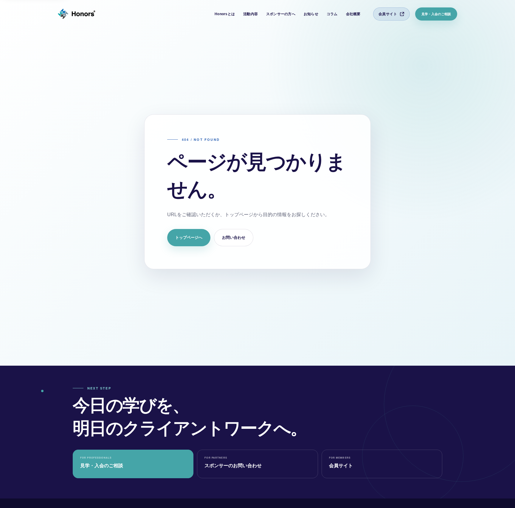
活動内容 (250, 14)
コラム (332, 14)
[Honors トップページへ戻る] (76, 14)
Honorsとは (225, 14)
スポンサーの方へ (280, 14)
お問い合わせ (233, 237)
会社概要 (353, 14)
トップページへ (188, 237)
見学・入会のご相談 (436, 14)
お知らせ (311, 14)
